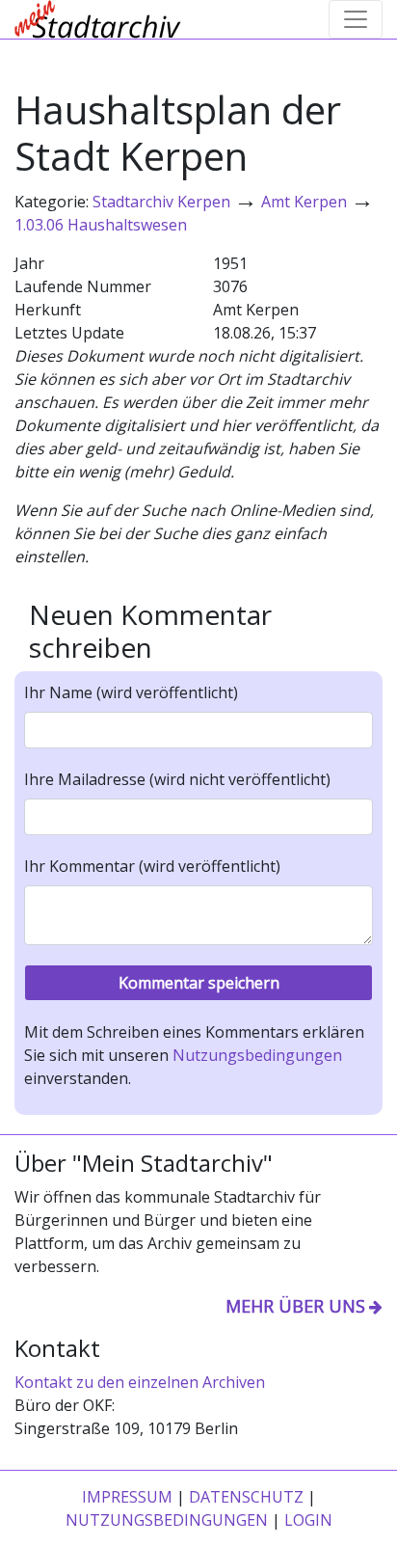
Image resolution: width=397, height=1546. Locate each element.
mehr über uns (295, 1305)
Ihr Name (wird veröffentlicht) (131, 692)
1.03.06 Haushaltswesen (100, 224)
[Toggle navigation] (356, 19)
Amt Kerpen (304, 201)
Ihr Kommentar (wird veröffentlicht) (152, 866)
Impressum (127, 1496)
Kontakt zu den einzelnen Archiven (139, 1382)
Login (308, 1520)
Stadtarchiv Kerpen (161, 201)
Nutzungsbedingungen (257, 1055)
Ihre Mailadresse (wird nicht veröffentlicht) (177, 779)
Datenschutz (246, 1496)
